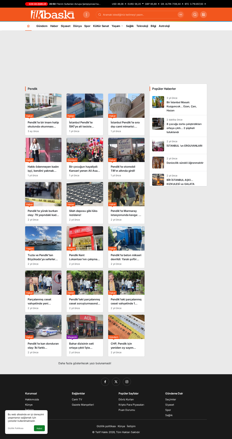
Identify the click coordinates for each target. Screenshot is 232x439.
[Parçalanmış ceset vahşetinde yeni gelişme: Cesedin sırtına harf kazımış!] (43, 291)
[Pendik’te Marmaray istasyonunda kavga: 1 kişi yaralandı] (126, 203)
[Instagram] (127, 382)
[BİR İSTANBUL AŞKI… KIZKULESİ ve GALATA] (178, 178)
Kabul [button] (39, 428)
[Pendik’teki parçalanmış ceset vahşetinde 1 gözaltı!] (126, 291)
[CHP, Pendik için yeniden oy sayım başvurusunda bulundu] (126, 335)
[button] (203, 14)
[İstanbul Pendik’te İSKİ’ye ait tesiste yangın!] (85, 114)
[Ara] (195, 14)
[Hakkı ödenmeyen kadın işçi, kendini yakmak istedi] (43, 158)
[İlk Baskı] (52, 14)
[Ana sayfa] (28, 26)
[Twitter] (116, 382)
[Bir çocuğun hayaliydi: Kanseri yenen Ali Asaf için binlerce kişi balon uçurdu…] (85, 158)
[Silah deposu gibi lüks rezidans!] (85, 203)
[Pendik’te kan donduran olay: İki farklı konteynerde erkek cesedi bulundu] (43, 335)
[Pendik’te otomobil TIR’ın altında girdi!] (126, 158)
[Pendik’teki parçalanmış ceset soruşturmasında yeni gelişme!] (85, 291)
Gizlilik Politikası (15, 428)
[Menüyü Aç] (86, 14)
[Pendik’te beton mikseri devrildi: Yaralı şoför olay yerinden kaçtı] (126, 247)
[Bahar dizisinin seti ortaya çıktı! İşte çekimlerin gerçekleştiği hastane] (85, 335)
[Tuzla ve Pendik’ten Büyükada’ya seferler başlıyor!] (43, 247)
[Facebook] (105, 382)
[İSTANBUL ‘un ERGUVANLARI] (178, 145)
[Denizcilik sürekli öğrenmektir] (178, 162)
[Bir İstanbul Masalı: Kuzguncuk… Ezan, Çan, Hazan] (178, 104)
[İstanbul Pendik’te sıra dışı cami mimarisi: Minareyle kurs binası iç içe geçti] (126, 114)
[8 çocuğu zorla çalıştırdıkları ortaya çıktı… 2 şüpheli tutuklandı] (178, 126)
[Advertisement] (116, 57)
